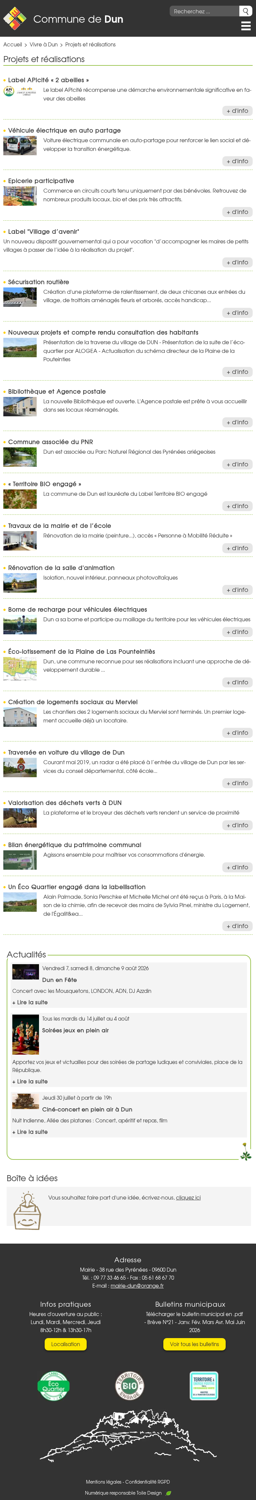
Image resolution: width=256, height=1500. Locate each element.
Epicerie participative (41, 180)
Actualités (26, 954)
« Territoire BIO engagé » (44, 483)
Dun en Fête (59, 980)
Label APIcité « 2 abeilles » (48, 79)
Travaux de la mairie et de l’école (59, 525)
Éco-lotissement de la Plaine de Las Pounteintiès (81, 651)
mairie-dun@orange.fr (137, 1285)
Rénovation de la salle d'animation (61, 567)
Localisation (65, 1344)
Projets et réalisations (90, 44)
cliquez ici (188, 1197)
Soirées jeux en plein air (75, 1030)
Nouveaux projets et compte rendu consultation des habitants (103, 332)
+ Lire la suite (30, 1002)
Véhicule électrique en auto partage (64, 130)
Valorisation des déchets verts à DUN (65, 802)
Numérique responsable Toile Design (123, 1493)
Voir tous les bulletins (194, 1344)
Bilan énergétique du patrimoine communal (74, 844)
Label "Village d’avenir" (43, 231)
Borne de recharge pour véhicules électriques (77, 609)
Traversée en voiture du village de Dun (66, 752)
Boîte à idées (32, 1177)
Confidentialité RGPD (147, 1482)
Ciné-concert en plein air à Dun (87, 1109)
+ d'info (237, 110)
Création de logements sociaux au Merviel (73, 701)
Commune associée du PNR (50, 441)
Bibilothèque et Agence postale (57, 391)
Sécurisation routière (38, 281)
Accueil (12, 44)
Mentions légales (103, 1482)
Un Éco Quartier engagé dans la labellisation (77, 886)
